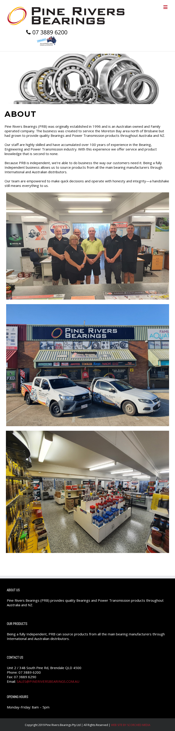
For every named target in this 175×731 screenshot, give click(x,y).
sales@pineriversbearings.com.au (48, 681)
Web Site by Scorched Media (130, 725)
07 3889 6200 (49, 32)
